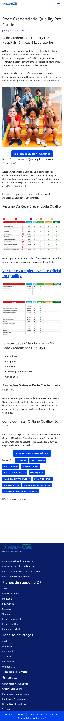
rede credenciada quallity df (37, 485)
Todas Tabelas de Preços (14, 671)
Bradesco (7, 646)
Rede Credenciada (11, 485)
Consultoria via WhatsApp (15, 683)
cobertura (21, 460)
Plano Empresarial (11, 618)
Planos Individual (11, 629)
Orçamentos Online (12, 688)
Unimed (6, 613)
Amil (4, 588)
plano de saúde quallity (15, 473)
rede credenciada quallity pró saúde (20, 491)
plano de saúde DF (30, 466)
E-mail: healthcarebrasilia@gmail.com (21, 571)
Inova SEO (41, 718)
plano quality (36, 473)
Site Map (6, 709)
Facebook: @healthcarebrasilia (17, 561)
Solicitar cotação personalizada (32, 453)
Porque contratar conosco (15, 693)
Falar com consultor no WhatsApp (32, 153)
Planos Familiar (10, 624)
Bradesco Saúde (10, 593)
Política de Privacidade (13, 698)
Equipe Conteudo (15, 30)
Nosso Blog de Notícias (14, 703)
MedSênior (7, 598)
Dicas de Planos (38, 460)
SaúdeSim (7, 608)
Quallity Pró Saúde (42, 479)
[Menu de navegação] (58, 3)
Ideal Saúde (8, 651)
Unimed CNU (9, 666)
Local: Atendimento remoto (16, 576)
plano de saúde (11, 466)
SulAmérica (8, 603)
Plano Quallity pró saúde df (17, 479)
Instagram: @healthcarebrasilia (18, 566)
